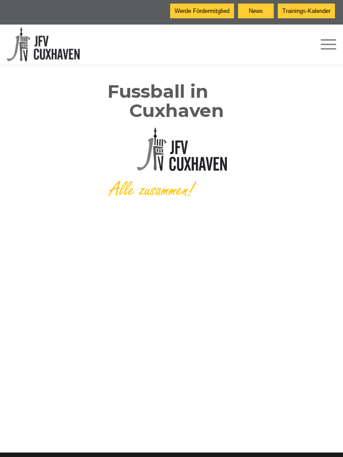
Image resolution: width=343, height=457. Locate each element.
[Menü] (324, 45)
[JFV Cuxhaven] (50, 45)
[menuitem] (324, 45)
